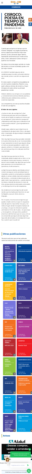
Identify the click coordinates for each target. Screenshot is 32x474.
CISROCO (16, 7)
